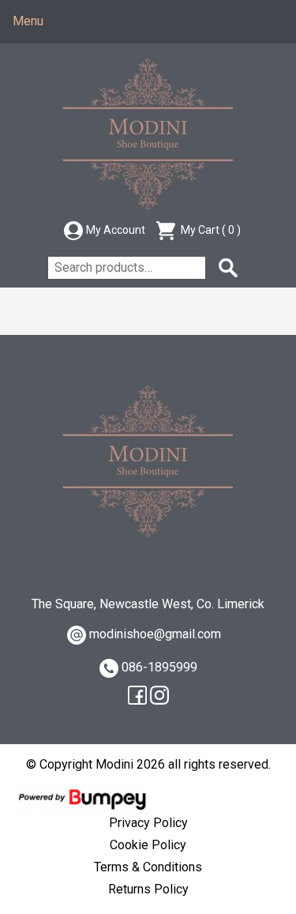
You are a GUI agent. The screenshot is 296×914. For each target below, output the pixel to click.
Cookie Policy (148, 844)
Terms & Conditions (148, 867)
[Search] (228, 268)
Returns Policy (148, 889)
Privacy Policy (148, 822)
